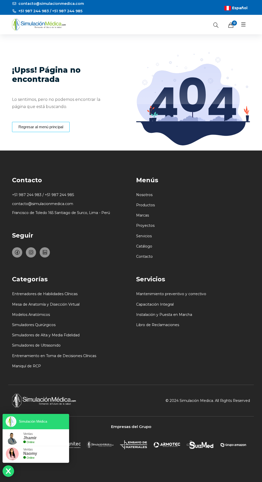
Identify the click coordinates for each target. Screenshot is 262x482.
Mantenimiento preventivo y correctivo (171, 294)
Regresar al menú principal (40, 127)
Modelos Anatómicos (31, 314)
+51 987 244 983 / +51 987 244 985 (49, 11)
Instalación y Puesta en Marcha (164, 314)
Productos (145, 205)
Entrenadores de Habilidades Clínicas (45, 294)
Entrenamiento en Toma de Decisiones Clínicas (54, 356)
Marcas (142, 215)
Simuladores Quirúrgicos (34, 325)
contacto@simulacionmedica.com (50, 3)
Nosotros (144, 194)
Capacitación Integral (155, 304)
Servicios (144, 236)
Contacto (144, 256)
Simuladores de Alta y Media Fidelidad (46, 335)
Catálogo (144, 246)
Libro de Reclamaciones (157, 325)
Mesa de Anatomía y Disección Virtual (46, 304)
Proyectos (145, 225)
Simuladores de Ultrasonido (36, 345)
